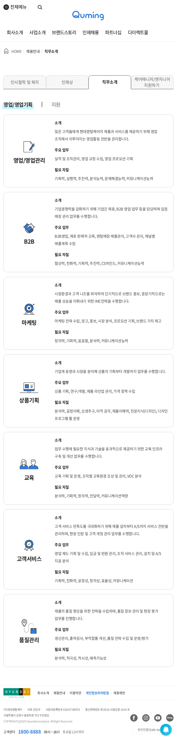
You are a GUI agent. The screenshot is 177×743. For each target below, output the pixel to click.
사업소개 (37, 32)
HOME (16, 51)
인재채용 (91, 32)
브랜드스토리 (64, 32)
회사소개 (15, 32)
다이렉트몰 (138, 32)
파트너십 (113, 32)
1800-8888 (29, 731)
